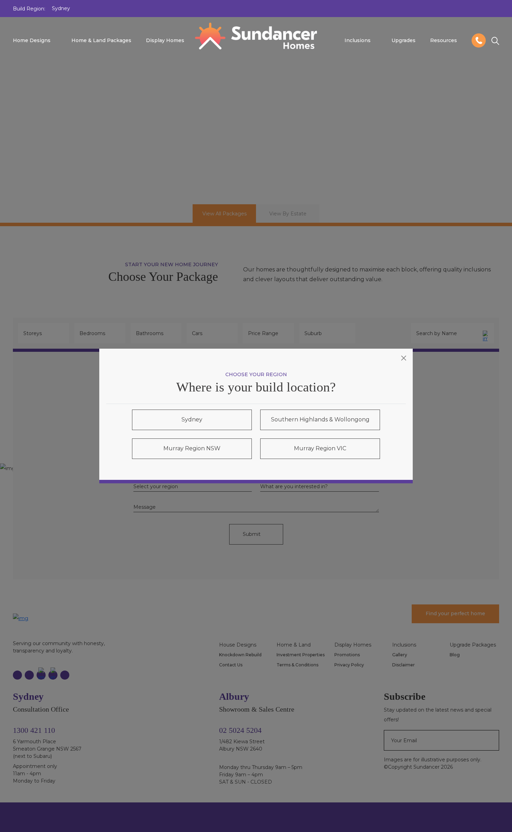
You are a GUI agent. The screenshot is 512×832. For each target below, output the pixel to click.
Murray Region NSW (191, 448)
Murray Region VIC (320, 448)
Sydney (191, 419)
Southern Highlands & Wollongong (320, 419)
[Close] (403, 358)
